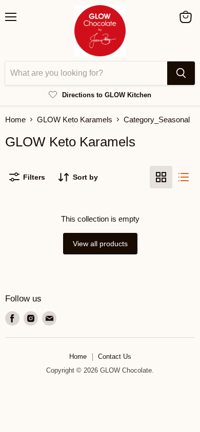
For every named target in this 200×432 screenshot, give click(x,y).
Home (15, 119)
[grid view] (161, 177)
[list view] (183, 177)
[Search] (181, 73)
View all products (100, 244)
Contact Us (114, 356)
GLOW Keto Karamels (74, 119)
